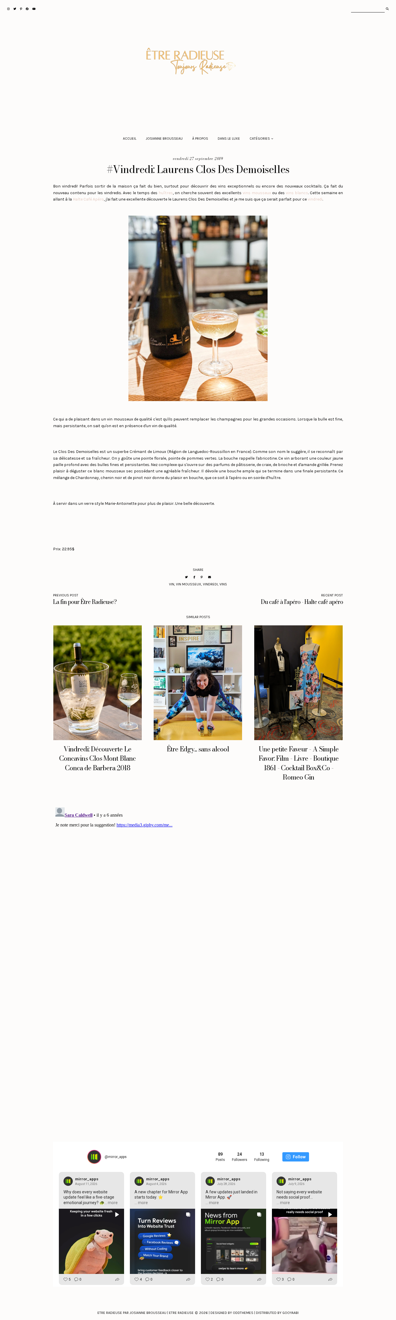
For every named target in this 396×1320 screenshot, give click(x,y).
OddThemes (243, 1313)
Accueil (129, 138)
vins (223, 584)
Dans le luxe (229, 138)
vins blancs (297, 192)
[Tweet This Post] (186, 577)
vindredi (315, 199)
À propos (200, 138)
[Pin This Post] (202, 577)
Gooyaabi (290, 1313)
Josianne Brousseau (164, 138)
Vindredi (210, 584)
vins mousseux (257, 192)
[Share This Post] (194, 577)
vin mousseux (188, 584)
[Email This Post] (209, 577)
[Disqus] (198, 877)
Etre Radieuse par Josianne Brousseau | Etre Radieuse (145, 1313)
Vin (171, 584)
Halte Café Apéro (88, 199)
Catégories (260, 138)
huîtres (166, 192)
